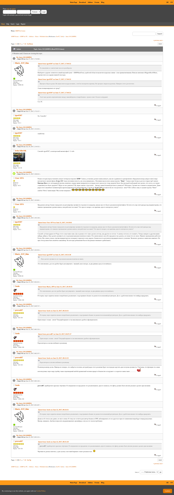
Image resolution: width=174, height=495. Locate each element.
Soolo (17, 286)
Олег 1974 (19, 178)
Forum (97, 2)
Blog (102, 2)
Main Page (73, 2)
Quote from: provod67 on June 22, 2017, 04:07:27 (54, 334)
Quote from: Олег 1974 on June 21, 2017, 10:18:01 (55, 222)
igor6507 (18, 115)
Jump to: (137, 472)
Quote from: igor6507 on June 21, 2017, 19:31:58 (54, 255)
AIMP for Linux (20, 31)
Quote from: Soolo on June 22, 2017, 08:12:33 (53, 358)
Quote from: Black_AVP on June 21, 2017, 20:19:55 (55, 287)
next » (161, 40)
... (22, 44)
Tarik (61, 36)
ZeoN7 (58, 36)
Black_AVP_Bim (22, 63)
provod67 (19, 310)
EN (172, 2)
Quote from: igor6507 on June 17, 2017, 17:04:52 (54, 64)
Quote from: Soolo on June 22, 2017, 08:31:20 (53, 442)
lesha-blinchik (20, 151)
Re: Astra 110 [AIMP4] (23, 57)
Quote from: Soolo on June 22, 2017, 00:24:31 (53, 311)
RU (168, 2)
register (13, 9)
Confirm (167, 491)
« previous (156, 40)
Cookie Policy (41, 491)
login (8, 9)
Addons (90, 2)
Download (82, 2)
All (25, 44)
